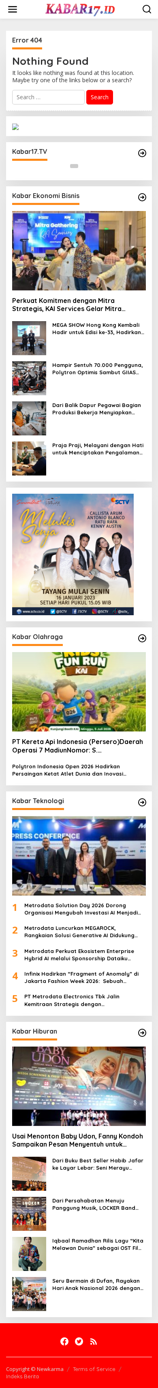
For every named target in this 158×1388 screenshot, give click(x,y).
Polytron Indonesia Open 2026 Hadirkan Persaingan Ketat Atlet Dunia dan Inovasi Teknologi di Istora (67, 770)
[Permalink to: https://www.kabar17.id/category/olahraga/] (142, 638)
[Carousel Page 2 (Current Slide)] (84, 166)
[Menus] (12, 9)
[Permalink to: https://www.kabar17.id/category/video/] (142, 153)
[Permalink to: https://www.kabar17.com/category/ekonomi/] (142, 197)
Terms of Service (94, 1369)
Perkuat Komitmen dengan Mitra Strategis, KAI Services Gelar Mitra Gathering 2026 (67, 304)
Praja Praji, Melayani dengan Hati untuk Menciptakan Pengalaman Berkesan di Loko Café (97, 449)
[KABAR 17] (80, 9)
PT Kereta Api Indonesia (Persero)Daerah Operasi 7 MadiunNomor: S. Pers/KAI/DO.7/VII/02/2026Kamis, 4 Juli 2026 (77, 746)
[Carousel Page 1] (74, 166)
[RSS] (93, 1341)
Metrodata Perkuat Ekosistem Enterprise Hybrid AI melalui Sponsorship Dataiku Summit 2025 (79, 955)
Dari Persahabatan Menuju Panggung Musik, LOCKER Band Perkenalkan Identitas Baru (93, 1204)
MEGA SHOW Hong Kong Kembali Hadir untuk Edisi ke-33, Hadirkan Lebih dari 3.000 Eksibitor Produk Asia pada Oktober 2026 (96, 329)
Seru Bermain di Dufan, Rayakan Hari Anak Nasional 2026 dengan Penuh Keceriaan (96, 1284)
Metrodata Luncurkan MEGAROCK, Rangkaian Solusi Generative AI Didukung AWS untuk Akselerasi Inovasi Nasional (79, 932)
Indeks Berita (22, 1376)
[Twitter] (79, 1341)
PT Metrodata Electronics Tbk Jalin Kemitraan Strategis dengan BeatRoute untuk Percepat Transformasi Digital (79, 1000)
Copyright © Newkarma (35, 1369)
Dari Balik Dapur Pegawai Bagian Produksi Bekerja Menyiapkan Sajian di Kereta (96, 409)
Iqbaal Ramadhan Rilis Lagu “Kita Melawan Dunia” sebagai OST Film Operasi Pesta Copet (97, 1244)
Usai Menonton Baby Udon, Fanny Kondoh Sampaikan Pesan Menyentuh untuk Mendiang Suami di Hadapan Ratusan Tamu (77, 1140)
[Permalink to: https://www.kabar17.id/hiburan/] (142, 1033)
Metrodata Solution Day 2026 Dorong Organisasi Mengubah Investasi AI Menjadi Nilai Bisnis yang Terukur (81, 909)
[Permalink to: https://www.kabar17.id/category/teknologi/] (142, 802)
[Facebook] (64, 1341)
